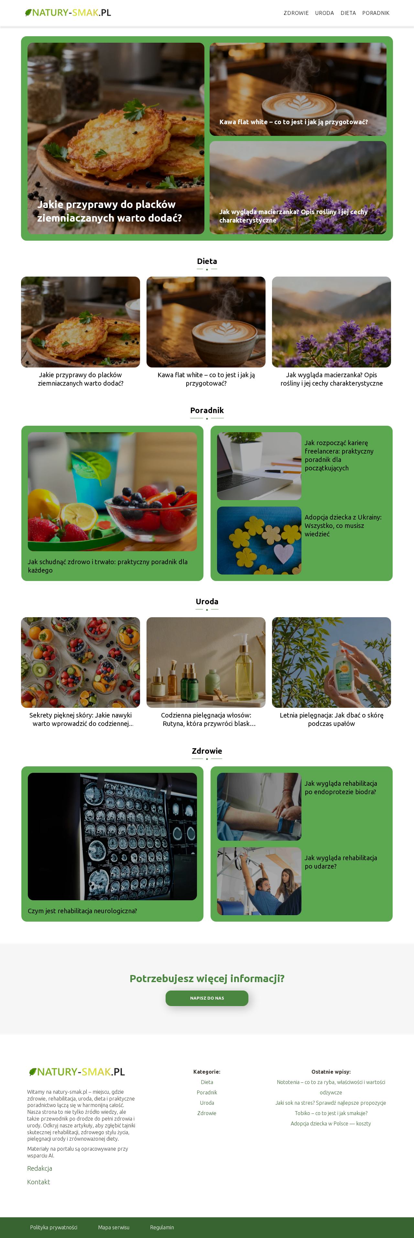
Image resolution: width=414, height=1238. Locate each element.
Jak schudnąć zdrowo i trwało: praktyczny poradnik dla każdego (108, 566)
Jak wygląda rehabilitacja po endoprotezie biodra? (341, 787)
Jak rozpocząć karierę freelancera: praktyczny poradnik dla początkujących (339, 455)
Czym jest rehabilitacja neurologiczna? (82, 911)
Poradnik (376, 13)
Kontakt (38, 1182)
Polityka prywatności (53, 1227)
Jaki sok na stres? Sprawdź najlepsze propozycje (331, 1103)
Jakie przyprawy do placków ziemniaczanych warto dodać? (109, 211)
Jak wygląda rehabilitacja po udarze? (341, 862)
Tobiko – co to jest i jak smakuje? (331, 1113)
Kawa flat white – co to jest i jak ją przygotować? (293, 122)
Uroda (324, 13)
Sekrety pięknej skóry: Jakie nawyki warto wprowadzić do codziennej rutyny (80, 719)
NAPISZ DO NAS (207, 998)
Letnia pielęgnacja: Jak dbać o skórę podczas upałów (332, 719)
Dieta (348, 13)
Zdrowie (296, 13)
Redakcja (39, 1168)
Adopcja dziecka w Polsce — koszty (331, 1123)
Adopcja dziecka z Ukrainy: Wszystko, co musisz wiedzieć (343, 525)
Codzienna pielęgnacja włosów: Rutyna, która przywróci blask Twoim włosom (206, 719)
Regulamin (162, 1227)
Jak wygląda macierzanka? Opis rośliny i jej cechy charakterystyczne (293, 216)
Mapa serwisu (113, 1227)
